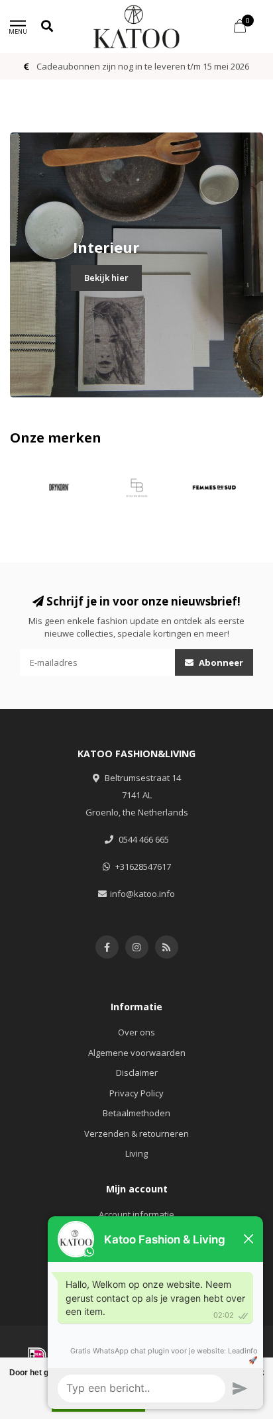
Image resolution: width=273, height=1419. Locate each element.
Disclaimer (137, 1072)
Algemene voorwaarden (137, 1053)
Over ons (136, 1032)
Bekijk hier (106, 278)
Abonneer (220, 662)
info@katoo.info (142, 894)
